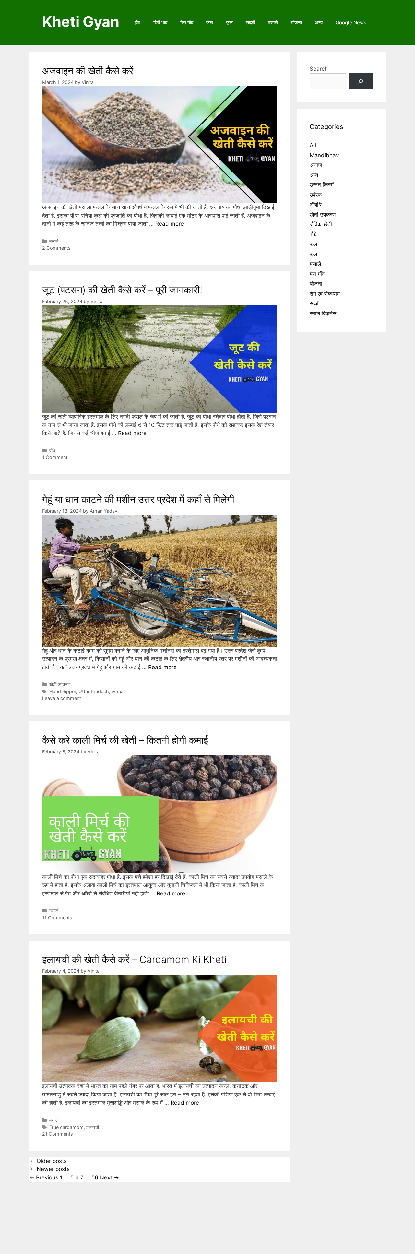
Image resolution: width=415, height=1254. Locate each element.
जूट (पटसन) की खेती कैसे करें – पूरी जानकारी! (122, 290)
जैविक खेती (321, 224)
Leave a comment (61, 698)
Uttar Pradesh (93, 691)
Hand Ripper (62, 691)
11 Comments (57, 917)
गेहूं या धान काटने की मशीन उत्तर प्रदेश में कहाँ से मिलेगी (138, 499)
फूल (229, 22)
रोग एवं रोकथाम (325, 293)
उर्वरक (316, 195)
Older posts (52, 1161)
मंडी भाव (160, 22)
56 (94, 1177)
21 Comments (57, 1134)
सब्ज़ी (250, 22)
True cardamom (66, 1127)
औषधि (316, 204)
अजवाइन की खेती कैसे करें (87, 71)
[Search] (361, 81)
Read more (169, 223)
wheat (118, 691)
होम (137, 22)
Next (109, 1177)
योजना (296, 22)
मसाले (273, 22)
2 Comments (56, 248)
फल (209, 22)
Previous (43, 1177)
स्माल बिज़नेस (323, 313)
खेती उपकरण (60, 684)
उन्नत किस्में (322, 185)
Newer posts (53, 1169)
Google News (351, 22)
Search (319, 68)
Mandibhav (324, 155)
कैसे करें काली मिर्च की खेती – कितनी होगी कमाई (125, 740)
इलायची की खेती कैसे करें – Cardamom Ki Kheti (134, 959)
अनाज (316, 165)
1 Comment (54, 457)
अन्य (319, 22)
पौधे (52, 450)
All (313, 145)
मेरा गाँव (186, 22)
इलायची (92, 1127)
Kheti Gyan (80, 21)
